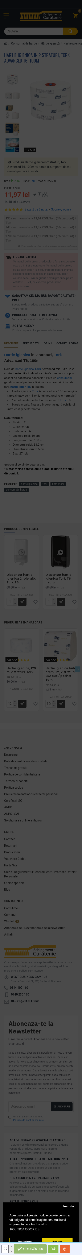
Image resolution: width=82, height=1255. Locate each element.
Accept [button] (57, 1241)
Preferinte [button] (25, 1241)
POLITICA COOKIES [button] (25, 1229)
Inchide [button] (68, 1206)
